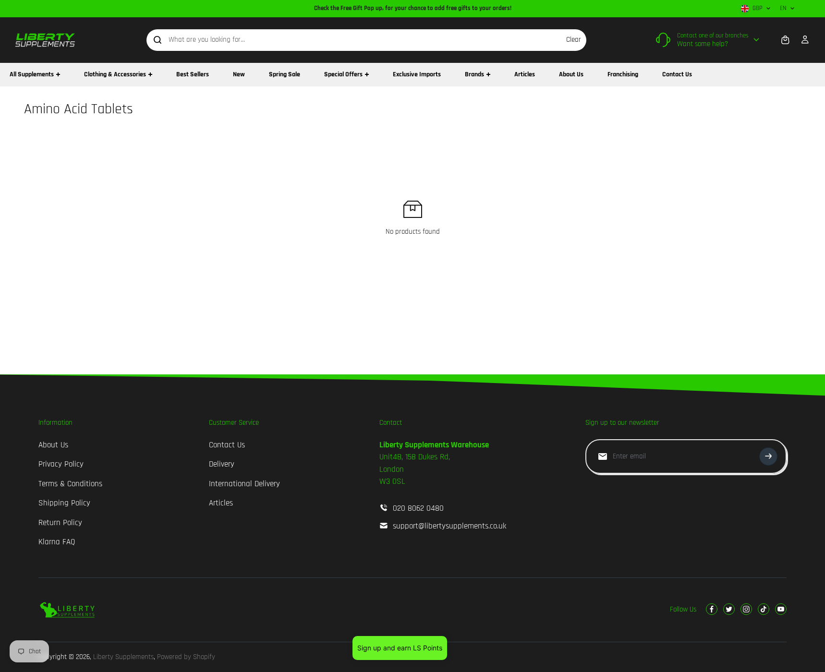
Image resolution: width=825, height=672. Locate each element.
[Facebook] (711, 609)
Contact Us (227, 445)
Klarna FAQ (56, 542)
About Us (53, 445)
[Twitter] (729, 609)
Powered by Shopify (186, 656)
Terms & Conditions (70, 484)
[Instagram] (746, 609)
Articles (221, 503)
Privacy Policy (61, 464)
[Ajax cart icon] (785, 40)
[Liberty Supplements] (46, 40)
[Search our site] (157, 40)
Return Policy (60, 522)
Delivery (221, 464)
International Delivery (244, 484)
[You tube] (781, 609)
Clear (573, 39)
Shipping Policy (64, 503)
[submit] (768, 456)
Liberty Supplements (123, 656)
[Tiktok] (763, 609)
